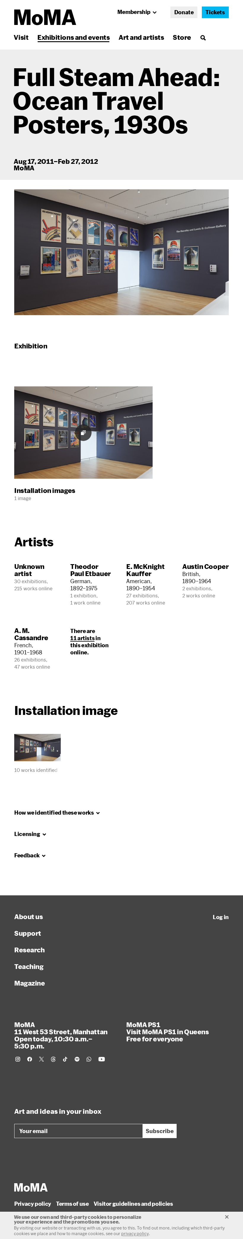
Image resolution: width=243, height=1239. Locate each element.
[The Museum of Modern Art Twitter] (41, 1059)
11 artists (82, 638)
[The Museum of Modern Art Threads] (53, 1059)
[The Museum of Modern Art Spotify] (77, 1059)
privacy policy (135, 1233)
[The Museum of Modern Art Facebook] (30, 1059)
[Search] (203, 37)
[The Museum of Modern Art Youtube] (101, 1059)
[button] (121, 252)
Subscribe (160, 1131)
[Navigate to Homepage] (45, 17)
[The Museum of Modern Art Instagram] (18, 1059)
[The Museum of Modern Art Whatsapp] (89, 1059)
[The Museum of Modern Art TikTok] (65, 1059)
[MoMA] (31, 1187)
